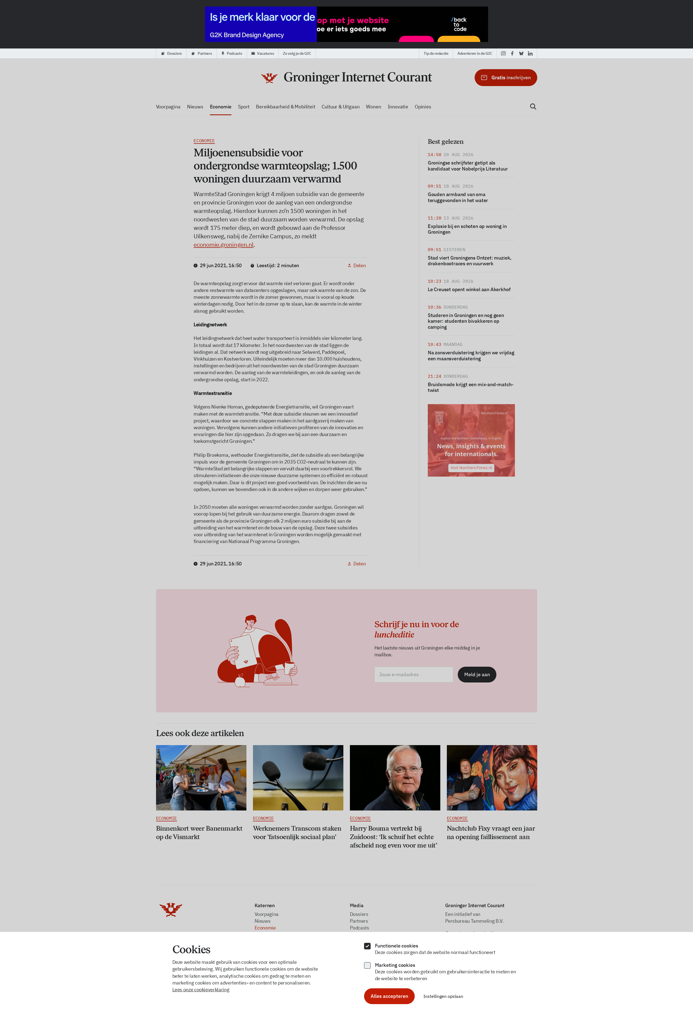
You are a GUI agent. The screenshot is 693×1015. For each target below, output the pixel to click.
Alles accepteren (389, 996)
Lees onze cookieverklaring (201, 989)
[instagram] (503, 53)
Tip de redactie (436, 53)
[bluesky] (521, 53)
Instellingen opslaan (443, 996)
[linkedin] (530, 53)
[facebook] (512, 53)
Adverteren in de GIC (474, 53)
